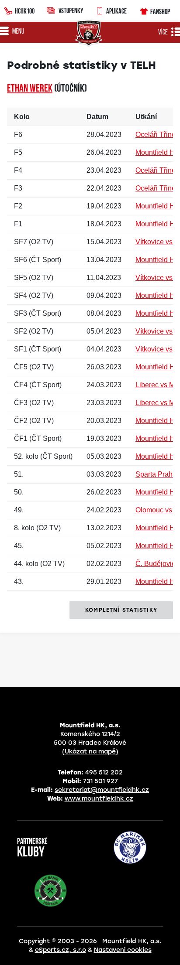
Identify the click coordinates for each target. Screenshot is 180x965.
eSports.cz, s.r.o (60, 950)
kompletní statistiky (121, 610)
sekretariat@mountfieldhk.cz (102, 790)
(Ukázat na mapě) (90, 751)
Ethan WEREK (29, 89)
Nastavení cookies (123, 950)
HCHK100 (25, 11)
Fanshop (160, 11)
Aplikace (116, 11)
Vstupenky (71, 10)
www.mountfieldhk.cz (99, 798)
